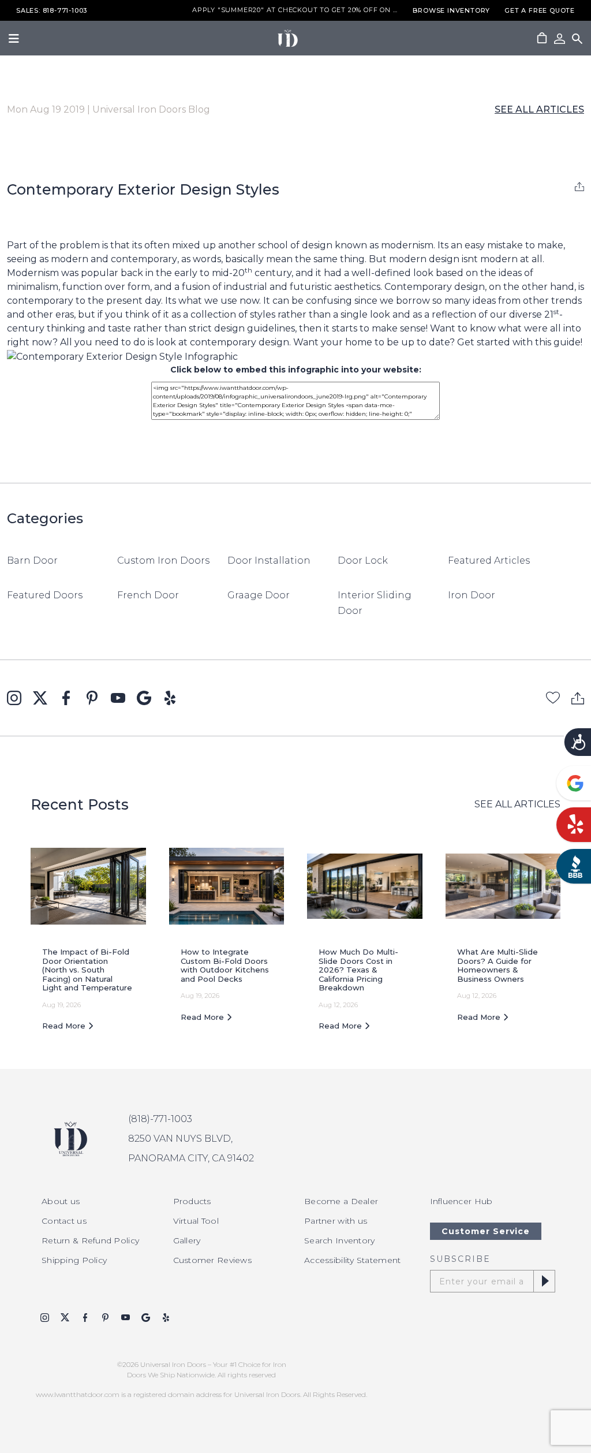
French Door (148, 595)
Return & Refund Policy (90, 1240)
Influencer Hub (461, 1201)
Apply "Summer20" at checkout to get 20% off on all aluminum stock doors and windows (295, 10)
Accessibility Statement (352, 1260)
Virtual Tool (196, 1221)
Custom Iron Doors (163, 560)
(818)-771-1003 (160, 1118)
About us (61, 1201)
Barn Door (32, 560)
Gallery (187, 1240)
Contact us (64, 1221)
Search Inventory (339, 1240)
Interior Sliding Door (375, 603)
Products (192, 1201)
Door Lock (363, 560)
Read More (65, 1025)
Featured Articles (489, 560)
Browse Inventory (451, 11)
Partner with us (335, 1221)
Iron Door (471, 595)
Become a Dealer (341, 1201)
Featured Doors (45, 595)
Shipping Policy (74, 1260)
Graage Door (258, 595)
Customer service (486, 1231)
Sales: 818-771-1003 (51, 11)
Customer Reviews (212, 1260)
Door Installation (269, 560)
